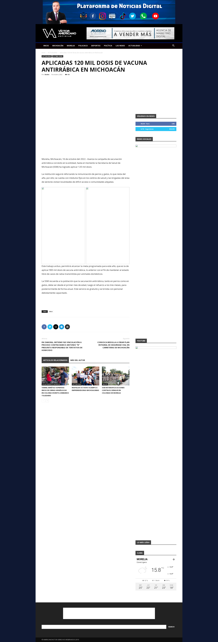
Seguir (172, 129)
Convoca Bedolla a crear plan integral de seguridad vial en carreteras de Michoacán (113, 345)
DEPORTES (95, 45)
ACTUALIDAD (134, 45)
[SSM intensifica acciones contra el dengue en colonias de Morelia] (115, 376)
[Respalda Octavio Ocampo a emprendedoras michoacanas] (85, 376)
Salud (105, 384)
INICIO (46, 45)
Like (173, 124)
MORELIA (71, 45)
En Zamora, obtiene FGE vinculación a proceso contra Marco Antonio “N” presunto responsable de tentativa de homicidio (62, 346)
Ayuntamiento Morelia (51, 384)
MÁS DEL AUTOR (77, 360)
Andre (47, 74)
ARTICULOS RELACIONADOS (55, 360)
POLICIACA (83, 45)
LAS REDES (120, 45)
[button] (173, 46)
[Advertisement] (85, 150)
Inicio (43, 53)
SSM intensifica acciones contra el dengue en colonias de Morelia (113, 390)
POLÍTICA (108, 45)
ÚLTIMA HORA (57, 56)
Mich (51, 311)
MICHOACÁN (57, 45)
